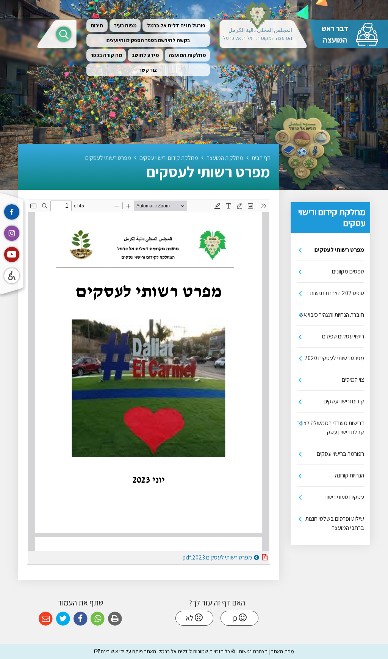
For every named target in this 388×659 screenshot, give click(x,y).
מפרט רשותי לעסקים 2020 (334, 358)
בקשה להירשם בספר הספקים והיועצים (148, 40)
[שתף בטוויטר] (63, 619)
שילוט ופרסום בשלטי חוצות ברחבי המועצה (334, 523)
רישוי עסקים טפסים (343, 336)
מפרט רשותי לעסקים (339, 250)
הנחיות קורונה (349, 475)
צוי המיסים (353, 380)
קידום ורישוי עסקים (344, 401)
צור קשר (148, 69)
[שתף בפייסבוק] (80, 619)
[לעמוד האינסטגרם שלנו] (11, 233)
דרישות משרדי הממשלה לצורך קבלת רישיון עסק (330, 427)
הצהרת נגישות (253, 651)
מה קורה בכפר (106, 55)
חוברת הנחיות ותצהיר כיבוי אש (331, 315)
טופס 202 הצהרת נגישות (337, 293)
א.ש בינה (106, 651)
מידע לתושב (145, 55)
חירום (97, 25)
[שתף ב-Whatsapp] (97, 619)
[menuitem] (176, 25)
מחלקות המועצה (187, 55)
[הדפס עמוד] (115, 619)
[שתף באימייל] (46, 619)
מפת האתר (282, 651)
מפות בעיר (125, 25)
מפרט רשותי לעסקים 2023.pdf (198, 556)
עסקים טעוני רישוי (344, 497)
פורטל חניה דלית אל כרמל (176, 25)
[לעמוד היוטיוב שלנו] (11, 254)
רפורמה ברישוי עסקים (340, 454)
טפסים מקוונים (348, 271)
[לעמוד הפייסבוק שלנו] (11, 212)
